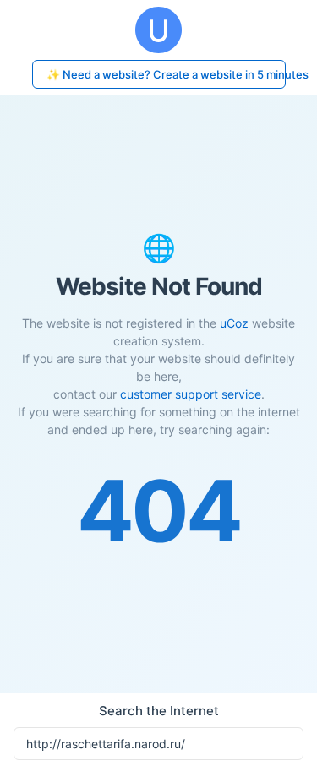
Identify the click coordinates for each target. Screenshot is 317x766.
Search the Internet (159, 711)
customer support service (190, 394)
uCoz (234, 323)
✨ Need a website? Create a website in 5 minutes (166, 74)
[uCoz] (158, 30)
